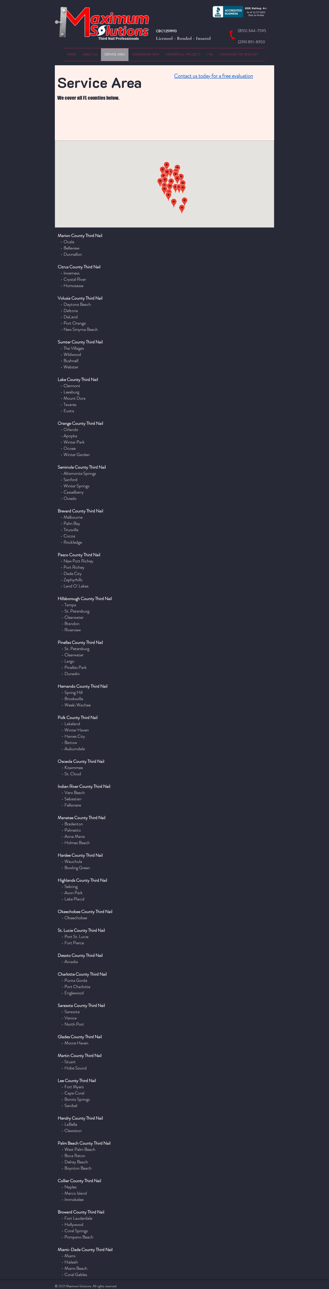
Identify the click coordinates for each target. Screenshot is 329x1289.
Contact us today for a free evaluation (213, 76)
